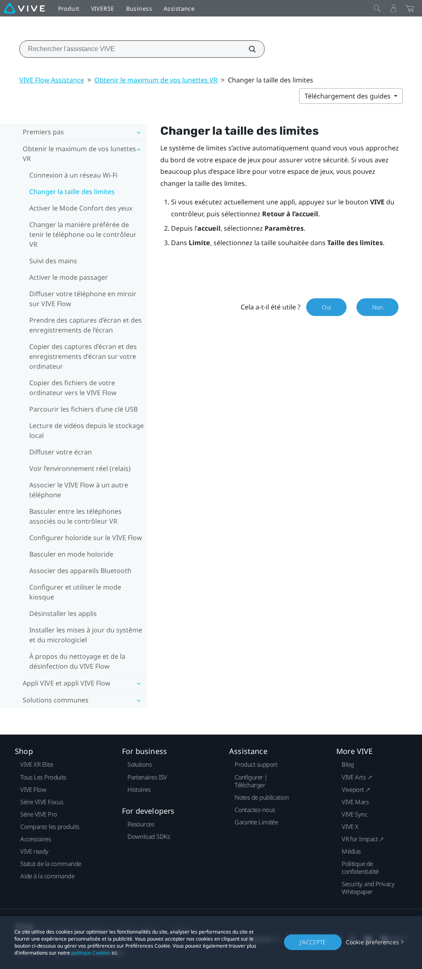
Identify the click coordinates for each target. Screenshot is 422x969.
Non (377, 307)
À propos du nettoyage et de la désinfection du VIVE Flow (77, 661)
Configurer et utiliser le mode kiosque (75, 592)
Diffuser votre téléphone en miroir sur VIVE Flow (82, 298)
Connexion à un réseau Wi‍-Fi (73, 175)
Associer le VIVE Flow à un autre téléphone (78, 489)
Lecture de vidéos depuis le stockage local (86, 430)
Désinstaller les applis (63, 613)
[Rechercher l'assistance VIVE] (247, 49)
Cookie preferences (372, 942)
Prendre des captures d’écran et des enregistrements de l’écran (85, 325)
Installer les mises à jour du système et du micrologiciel (85, 634)
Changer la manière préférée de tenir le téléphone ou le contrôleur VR (82, 234)
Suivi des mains (53, 260)
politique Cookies (90, 952)
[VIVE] (24, 8)
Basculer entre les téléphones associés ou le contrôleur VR (75, 516)
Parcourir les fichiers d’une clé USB (83, 409)
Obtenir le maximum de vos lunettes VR (156, 79)
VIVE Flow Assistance (51, 79)
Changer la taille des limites (72, 191)
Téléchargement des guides (348, 96)
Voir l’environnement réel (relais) (80, 468)
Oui (326, 307)
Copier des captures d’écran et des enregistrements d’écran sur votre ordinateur (83, 356)
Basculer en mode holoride (71, 554)
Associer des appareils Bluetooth (80, 570)
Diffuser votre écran (60, 451)
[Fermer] (377, 8)
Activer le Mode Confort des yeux (80, 208)
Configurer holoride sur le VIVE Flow (85, 537)
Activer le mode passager (68, 277)
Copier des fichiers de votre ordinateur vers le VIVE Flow (73, 387)
